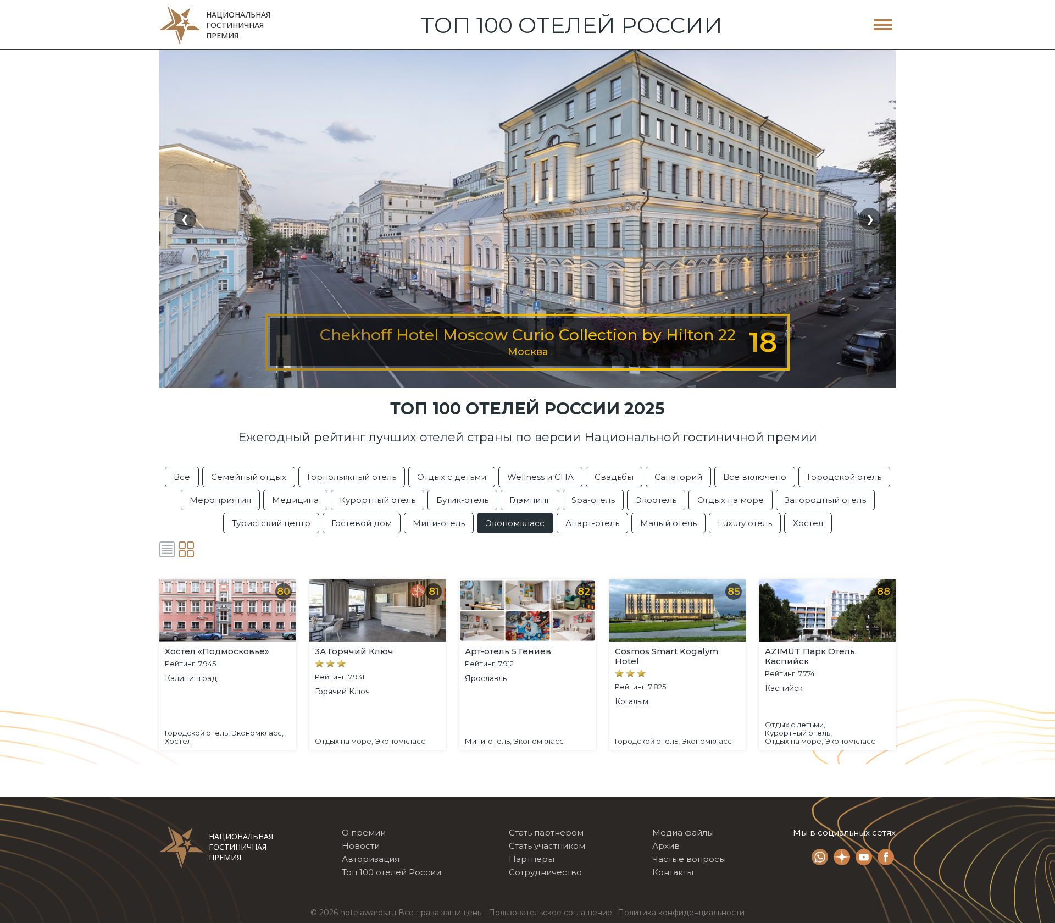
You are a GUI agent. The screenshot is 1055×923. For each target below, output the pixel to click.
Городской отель (844, 477)
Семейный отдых (248, 477)
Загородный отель (825, 500)
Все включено (754, 477)
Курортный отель (377, 500)
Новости (361, 846)
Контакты (672, 872)
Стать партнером (546, 832)
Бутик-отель (462, 500)
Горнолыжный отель (351, 477)
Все (182, 477)
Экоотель (656, 500)
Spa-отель (593, 500)
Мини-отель (439, 523)
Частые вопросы (689, 859)
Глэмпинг (530, 500)
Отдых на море (730, 500)
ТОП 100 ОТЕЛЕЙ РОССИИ (571, 25)
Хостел (808, 523)
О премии (364, 832)
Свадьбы (614, 477)
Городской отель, (197, 733)
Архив (666, 846)
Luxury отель (745, 523)
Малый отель (668, 523)
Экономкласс (515, 523)
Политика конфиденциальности (681, 913)
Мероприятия (220, 500)
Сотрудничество (545, 872)
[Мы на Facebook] (886, 858)
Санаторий (678, 477)
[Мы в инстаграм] (842, 858)
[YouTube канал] (864, 858)
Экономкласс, (258, 733)
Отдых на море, (344, 741)
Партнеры (531, 859)
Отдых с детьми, (795, 724)
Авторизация (370, 859)
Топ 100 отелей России (391, 872)
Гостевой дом (361, 523)
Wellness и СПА (540, 477)
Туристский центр (271, 523)
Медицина (295, 500)
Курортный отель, (798, 733)
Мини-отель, (488, 741)
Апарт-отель (592, 523)
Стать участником (547, 846)
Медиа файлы (683, 832)
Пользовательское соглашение (550, 913)
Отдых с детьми (451, 477)
